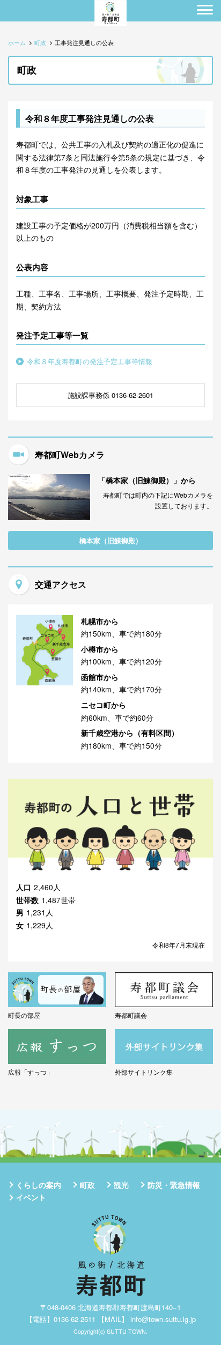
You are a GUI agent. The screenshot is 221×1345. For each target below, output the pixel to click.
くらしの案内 (38, 1184)
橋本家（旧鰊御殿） (110, 540)
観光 (121, 1184)
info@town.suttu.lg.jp (163, 1319)
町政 (40, 42)
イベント (31, 1197)
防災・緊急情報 (174, 1184)
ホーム (17, 42)
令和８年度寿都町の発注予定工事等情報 (89, 361)
